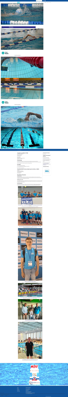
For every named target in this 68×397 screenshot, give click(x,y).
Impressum (36, 396)
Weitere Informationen (33, 396)
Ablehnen (6, 395)
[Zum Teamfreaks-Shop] (5, 102)
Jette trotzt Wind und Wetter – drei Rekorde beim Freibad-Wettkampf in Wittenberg (30, 297)
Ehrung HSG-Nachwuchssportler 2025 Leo (30, 320)
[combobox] (39, 0)
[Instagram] (43, 0)
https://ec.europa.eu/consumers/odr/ (37, 184)
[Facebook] (45, 0)
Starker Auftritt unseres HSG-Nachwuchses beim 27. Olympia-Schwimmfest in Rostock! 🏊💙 (30, 226)
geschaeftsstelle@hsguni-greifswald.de (22, 166)
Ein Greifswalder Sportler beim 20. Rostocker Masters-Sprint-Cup (30, 359)
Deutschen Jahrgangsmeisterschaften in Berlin (30, 281)
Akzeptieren (2, 395)
